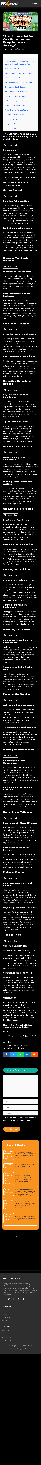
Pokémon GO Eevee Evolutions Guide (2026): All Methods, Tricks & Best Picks (25, 1154)
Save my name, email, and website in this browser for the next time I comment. (20, 1120)
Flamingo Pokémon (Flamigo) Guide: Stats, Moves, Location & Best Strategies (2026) (24, 1178)
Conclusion (10, 129)
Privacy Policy (7, 1340)
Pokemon (10, 1042)
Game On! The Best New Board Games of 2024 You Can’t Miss (25, 1218)
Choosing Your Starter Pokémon (18, 73)
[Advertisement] (20, 1253)
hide (20, 56)
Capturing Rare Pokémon (16, 92)
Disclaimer (6, 1334)
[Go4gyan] (9, 3)
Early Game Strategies (14, 78)
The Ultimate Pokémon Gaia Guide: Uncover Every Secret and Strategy (19, 63)
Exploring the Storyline (15, 105)
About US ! (6, 1331)
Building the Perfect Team (16, 110)
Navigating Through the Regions (18, 82)
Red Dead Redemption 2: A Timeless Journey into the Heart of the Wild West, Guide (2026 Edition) (25, 1192)
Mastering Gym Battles (15, 101)
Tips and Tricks (12, 124)
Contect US (6, 1337)
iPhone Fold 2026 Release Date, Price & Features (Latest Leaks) (25, 1166)
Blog (4, 1311)
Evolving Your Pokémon (15, 96)
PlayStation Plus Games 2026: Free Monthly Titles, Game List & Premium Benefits (25, 1204)
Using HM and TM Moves (16, 115)
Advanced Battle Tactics (15, 87)
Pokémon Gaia (9, 157)
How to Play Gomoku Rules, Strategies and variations (17, 1026)
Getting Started (12, 69)
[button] (27, 3)
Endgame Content (13, 119)
